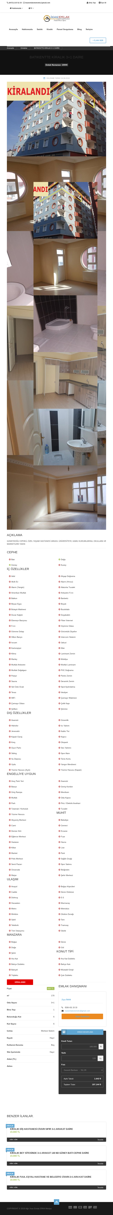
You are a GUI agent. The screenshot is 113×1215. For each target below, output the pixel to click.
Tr (31, 8)
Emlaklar (24, 48)
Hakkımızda (17, 8)
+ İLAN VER (98, 40)
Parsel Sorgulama (65, 29)
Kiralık (50, 29)
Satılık (40, 29)
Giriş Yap (92, 3)
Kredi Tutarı (66, 1041)
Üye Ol (103, 3)
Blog (79, 29)
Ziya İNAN (66, 999)
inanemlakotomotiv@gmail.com (37, 3)
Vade (63, 1053)
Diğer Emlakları (82, 1016)
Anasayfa (13, 29)
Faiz (63, 1064)
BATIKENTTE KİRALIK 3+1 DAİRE (47, 48)
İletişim (89, 29)
